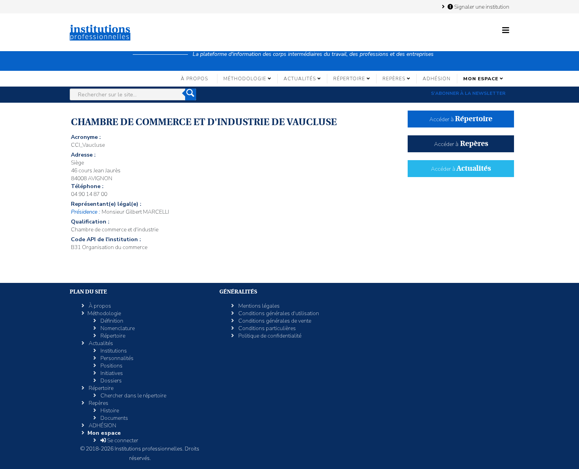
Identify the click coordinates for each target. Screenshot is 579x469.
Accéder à (460, 119)
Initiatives (111, 373)
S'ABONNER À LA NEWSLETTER (468, 93)
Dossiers (110, 380)
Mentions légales (258, 306)
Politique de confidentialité (269, 336)
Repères (393, 79)
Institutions (113, 351)
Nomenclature (117, 328)
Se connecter (122, 440)
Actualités (300, 79)
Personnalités (116, 358)
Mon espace (480, 79)
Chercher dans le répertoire (132, 395)
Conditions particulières (266, 328)
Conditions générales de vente (274, 321)
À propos (194, 79)
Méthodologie (244, 79)
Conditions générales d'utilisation (278, 313)
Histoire (109, 410)
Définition (111, 321)
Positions (110, 365)
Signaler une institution (481, 6)
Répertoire (349, 79)
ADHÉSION (437, 79)
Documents (113, 418)
